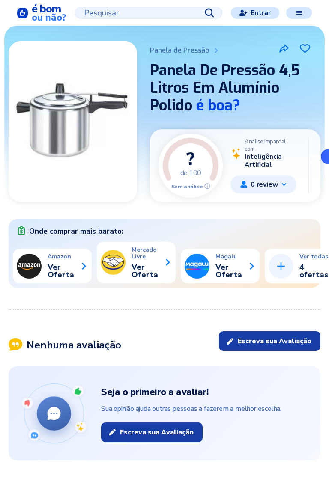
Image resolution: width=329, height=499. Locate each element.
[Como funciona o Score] (207, 186)
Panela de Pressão (179, 50)
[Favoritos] (305, 48)
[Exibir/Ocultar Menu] (299, 13)
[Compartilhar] (284, 48)
